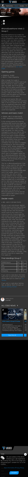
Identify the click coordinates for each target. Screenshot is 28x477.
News (16, 6)
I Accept (14, 472)
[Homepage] (13, 2)
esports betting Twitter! (9, 286)
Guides (22, 6)
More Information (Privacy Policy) (14, 467)
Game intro (9, 6)
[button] (4, 22)
